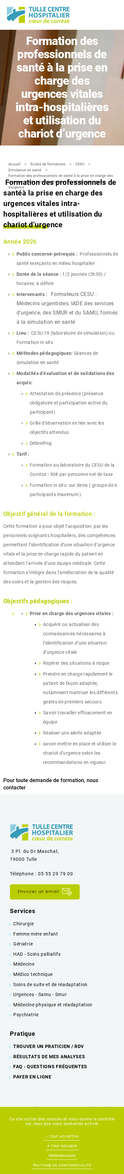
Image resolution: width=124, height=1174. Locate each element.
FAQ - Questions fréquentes (50, 1066)
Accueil (14, 164)
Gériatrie (23, 943)
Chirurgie (23, 923)
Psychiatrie (26, 1014)
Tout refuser (63, 1146)
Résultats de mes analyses (49, 1056)
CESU (79, 164)
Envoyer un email (39, 891)
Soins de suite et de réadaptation (50, 984)
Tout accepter (63, 1136)
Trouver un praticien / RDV (48, 1046)
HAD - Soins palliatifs (37, 954)
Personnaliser (62, 1155)
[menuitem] (62, 923)
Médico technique (33, 974)
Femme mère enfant (35, 934)
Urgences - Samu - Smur (40, 994)
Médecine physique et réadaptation (53, 1004)
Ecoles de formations (47, 164)
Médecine (24, 964)
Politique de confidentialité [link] (62, 1165)
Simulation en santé (24, 170)
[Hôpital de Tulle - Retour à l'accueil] (38, 14)
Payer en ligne (32, 1076)
